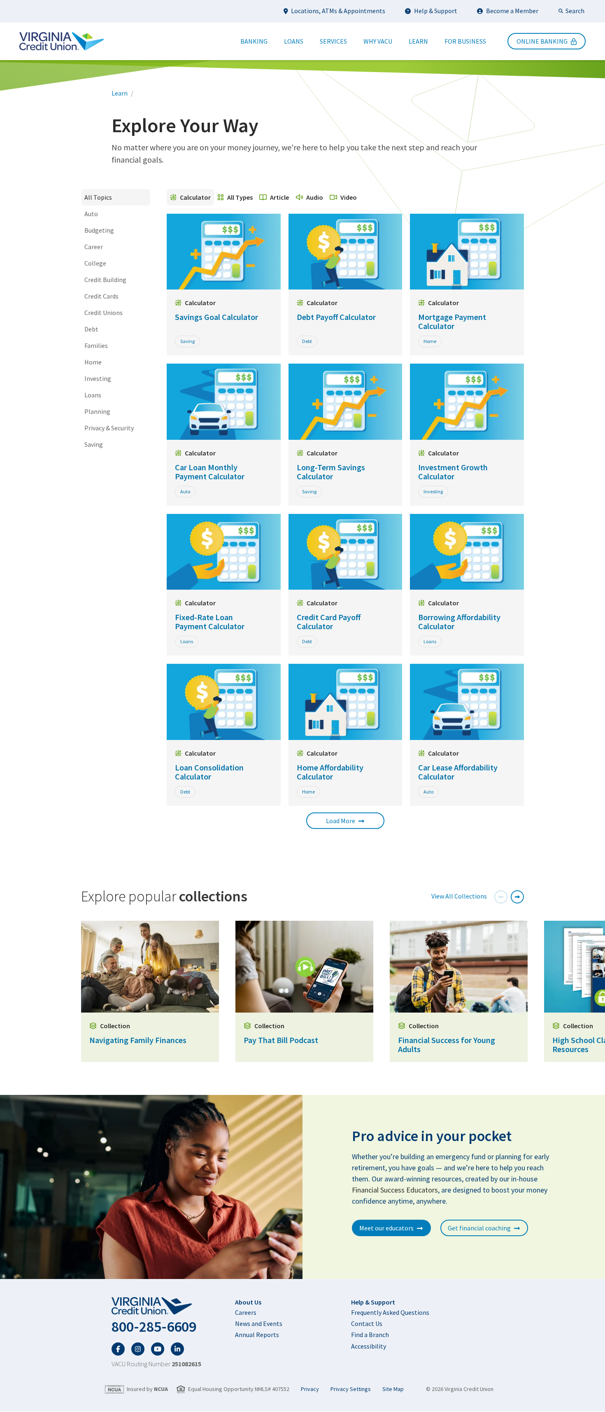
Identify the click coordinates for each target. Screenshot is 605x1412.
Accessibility (368, 1346)
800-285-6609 (154, 1327)
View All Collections (459, 896)
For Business (465, 41)
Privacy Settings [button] (350, 1389)
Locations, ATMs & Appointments (338, 11)
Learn (418, 41)
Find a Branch (370, 1334)
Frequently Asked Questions (390, 1312)
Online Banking (542, 41)
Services (333, 41)
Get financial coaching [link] (479, 1228)
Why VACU (377, 41)
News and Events (258, 1323)
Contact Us (366, 1323)
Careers (245, 1312)
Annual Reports (257, 1334)
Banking (254, 41)
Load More (340, 821)
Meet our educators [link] (386, 1228)
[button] (500, 896)
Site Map (393, 1389)
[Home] (61, 41)
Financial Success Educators (395, 1190)
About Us (248, 1302)
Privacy (310, 1389)
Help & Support (435, 11)
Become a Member (512, 11)
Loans (293, 41)
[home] (156, 1306)
